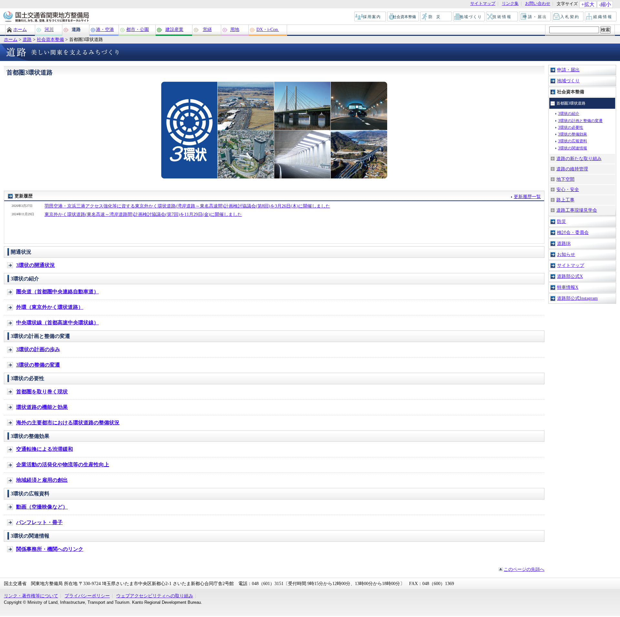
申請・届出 (535, 17)
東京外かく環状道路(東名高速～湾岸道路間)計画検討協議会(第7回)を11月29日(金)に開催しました (143, 214)
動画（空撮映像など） (42, 507)
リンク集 (510, 4)
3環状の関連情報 (572, 148)
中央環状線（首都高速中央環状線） (57, 322)
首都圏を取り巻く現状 (42, 391)
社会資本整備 (403, 17)
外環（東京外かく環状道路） (49, 307)
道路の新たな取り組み (579, 158)
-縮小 (605, 4)
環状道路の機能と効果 (42, 407)
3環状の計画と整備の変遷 (580, 121)
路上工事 (565, 199)
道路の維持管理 (572, 168)
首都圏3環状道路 (570, 103)
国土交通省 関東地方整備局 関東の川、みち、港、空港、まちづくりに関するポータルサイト (45, 17)
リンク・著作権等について (31, 595)
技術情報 (502, 17)
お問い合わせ (537, 4)
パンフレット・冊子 (39, 522)
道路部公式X (570, 276)
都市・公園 (137, 29)
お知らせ (566, 254)
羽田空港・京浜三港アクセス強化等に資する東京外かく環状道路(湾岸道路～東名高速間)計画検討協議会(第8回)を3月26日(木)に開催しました (187, 205)
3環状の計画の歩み (38, 349)
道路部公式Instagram (577, 298)
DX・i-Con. (267, 29)
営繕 (207, 29)
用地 (234, 29)
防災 (436, 17)
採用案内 (370, 17)
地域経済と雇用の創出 (42, 480)
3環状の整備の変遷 (38, 365)
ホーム (20, 29)
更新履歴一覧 (527, 196)
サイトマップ (482, 4)
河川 (49, 29)
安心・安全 (567, 189)
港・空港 (105, 29)
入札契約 (568, 17)
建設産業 (174, 29)
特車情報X (567, 287)
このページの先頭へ (524, 569)
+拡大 (587, 4)
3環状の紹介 (568, 114)
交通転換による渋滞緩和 (44, 449)
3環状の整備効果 (572, 134)
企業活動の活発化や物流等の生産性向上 (62, 464)
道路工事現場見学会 (576, 210)
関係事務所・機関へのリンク (49, 549)
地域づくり (469, 17)
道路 (76, 29)
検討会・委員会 (573, 232)
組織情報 (601, 17)
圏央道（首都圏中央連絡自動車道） (57, 291)
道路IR (564, 243)
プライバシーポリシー (87, 595)
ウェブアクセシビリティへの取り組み (154, 595)
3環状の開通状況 (35, 265)
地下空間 (565, 179)
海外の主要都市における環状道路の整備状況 (67, 422)
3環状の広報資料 (572, 141)
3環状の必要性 (570, 127)
